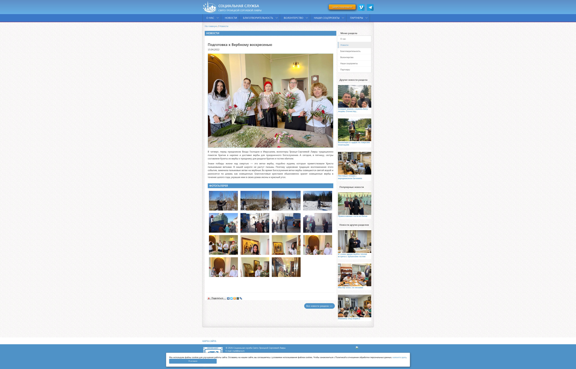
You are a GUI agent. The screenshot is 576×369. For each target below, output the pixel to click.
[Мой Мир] (237, 297)
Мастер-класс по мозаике (350, 287)
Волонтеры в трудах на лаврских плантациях (354, 143)
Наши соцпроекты (327, 17)
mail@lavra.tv (238, 350)
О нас (210, 17)
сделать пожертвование (342, 7)
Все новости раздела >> (319, 305)
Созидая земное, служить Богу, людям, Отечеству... (353, 110)
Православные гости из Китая (352, 216)
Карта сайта (209, 341)
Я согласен (193, 361)
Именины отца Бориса (349, 318)
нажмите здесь (399, 357)
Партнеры (357, 17)
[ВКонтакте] (228, 297)
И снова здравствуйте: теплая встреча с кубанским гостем (352, 255)
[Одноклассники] (234, 297)
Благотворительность (258, 17)
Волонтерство (294, 17)
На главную (211, 26)
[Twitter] (231, 297)
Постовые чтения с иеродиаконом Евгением (350, 176)
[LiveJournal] (241, 297)
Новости (231, 17)
